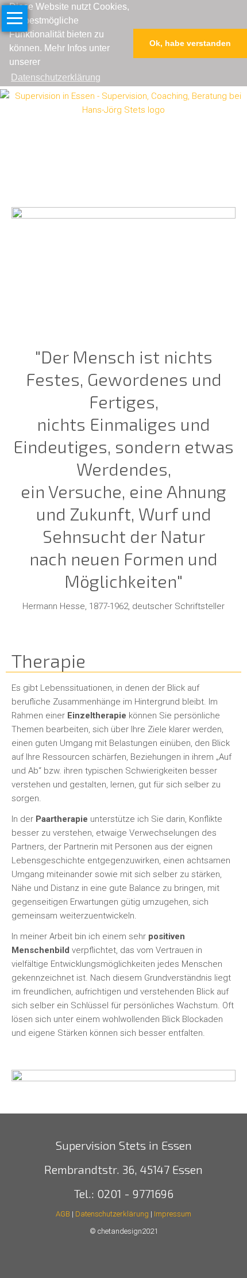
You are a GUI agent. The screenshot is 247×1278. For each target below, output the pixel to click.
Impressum (172, 1214)
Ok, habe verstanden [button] (190, 43)
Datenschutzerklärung (112, 1214)
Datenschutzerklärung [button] (56, 77)
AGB (64, 1214)
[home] (123, 102)
